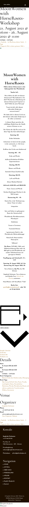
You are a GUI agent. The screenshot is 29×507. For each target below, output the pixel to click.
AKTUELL (7, 467)
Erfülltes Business (10, 498)
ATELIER (6, 475)
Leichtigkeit (5, 384)
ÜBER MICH (7, 470)
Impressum (18, 500)
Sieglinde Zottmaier (8, 406)
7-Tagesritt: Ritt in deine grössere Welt (12, 46)
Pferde (11, 386)
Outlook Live (4, 356)
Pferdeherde (18, 386)
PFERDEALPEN (8, 472)
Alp (3, 382)
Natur (12, 384)
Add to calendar (4, 327)
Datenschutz (11, 500)
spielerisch (10, 388)
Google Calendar (5, 350)
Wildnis (4, 390)
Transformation (19, 388)
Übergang (25, 378)
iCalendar (3, 352)
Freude (24, 382)
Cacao (7, 382)
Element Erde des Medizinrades (12, 378)
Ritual (24, 386)
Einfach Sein (13, 382)
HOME (6, 464)
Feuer (19, 382)
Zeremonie (10, 390)
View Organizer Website (9, 416)
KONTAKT (7, 478)
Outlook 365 (3, 354)
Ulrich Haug (19, 498)
